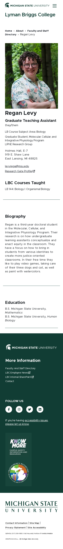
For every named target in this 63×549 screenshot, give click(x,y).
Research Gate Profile (18, 171)
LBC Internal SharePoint (18, 377)
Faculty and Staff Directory (20, 368)
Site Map (34, 523)
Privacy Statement (15, 528)
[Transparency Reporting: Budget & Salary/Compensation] (18, 473)
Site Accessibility (37, 528)
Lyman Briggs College (30, 14)
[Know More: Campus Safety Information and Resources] (18, 446)
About (20, 31)
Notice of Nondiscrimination (43, 533)
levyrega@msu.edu (17, 166)
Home (8, 31)
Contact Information (16, 523)
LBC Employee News (16, 373)
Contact (9, 381)
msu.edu (30, 533)
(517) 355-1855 (17, 533)
